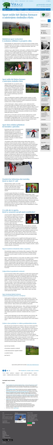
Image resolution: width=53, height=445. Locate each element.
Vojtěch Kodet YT (29, 416)
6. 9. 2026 (46, 26)
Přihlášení (43, 30)
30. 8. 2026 (42, 26)
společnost (12, 373)
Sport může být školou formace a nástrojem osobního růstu (17, 391)
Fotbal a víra (8, 399)
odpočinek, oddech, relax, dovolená (13, 374)
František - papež (28, 12)
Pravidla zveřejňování (5, 435)
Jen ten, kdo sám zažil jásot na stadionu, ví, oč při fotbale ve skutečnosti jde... (20, 394)
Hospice (32, 414)
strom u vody (46, 15)
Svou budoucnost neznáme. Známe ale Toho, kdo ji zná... (45, 57)
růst (29, 374)
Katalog (3, 436)
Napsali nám (4, 433)
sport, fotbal (16, 407)
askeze (4, 374)
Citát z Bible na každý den (45, 6)
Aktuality (43, 38)
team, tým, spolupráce (28, 373)
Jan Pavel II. (33, 12)
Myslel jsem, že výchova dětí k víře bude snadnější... (44, 130)
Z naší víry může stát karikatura (45, 104)
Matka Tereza (44, 41)
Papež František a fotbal (10, 389)
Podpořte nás (4, 434)
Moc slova (43, 142)
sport (22, 373)
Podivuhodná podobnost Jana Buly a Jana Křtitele (44, 70)
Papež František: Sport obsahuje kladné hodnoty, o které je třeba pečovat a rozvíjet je (21, 385)
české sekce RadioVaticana (33, 364)
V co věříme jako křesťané (6, 437)
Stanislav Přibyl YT (34, 415)
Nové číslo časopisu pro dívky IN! (44, 83)
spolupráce (17, 373)
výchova (35, 373)
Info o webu (4, 432)
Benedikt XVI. (23, 12)
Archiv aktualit (43, 119)
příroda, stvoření (24, 374)
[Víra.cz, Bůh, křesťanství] (12, 5)
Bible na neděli (44, 24)
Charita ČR (28, 414)
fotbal (7, 373)
